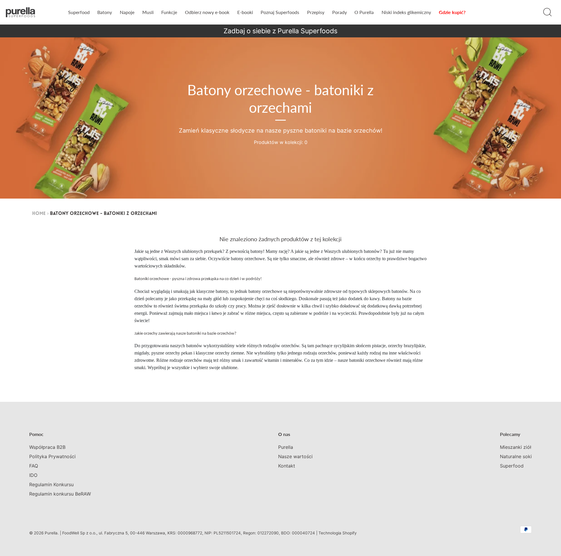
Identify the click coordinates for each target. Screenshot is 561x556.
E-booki (245, 12)
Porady (339, 12)
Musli (148, 12)
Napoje (127, 12)
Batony (104, 12)
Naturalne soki (516, 456)
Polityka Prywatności (52, 456)
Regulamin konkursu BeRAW (60, 494)
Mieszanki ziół (515, 447)
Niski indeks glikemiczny (406, 12)
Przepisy (315, 12)
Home (39, 213)
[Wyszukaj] (547, 12)
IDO (33, 475)
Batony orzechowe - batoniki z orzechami (103, 213)
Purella (285, 447)
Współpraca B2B (47, 447)
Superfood (79, 12)
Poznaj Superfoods (280, 12)
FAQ (33, 466)
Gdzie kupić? (452, 12)
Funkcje (169, 12)
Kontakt (286, 466)
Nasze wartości (295, 456)
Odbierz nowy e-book (207, 12)
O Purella (364, 12)
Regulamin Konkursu (51, 484)
